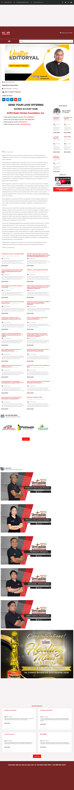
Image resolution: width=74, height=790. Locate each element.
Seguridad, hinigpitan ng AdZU (34, 397)
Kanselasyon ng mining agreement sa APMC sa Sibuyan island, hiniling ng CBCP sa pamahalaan (38, 303)
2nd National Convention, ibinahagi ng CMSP (12, 253)
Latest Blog (6, 82)
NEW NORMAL (67, 136)
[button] (9, 41)
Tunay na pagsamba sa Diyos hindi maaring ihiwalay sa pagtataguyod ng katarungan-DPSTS (12, 271)
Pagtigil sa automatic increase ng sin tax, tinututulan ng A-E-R (11, 366)
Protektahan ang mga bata (68, 118)
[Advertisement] (37, 15)
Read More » (5, 265)
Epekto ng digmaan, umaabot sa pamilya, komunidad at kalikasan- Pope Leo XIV (11, 445)
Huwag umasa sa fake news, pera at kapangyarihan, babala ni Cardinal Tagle (11, 318)
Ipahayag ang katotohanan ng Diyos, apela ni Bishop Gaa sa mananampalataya (38, 350)
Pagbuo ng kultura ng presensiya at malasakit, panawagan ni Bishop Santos (38, 382)
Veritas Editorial (11, 82)
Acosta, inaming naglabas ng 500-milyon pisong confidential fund (37, 318)
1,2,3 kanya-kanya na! (56, 137)
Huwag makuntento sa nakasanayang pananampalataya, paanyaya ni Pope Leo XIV (12, 382)
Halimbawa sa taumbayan (56, 118)
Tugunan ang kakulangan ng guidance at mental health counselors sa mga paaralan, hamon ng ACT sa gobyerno (37, 335)
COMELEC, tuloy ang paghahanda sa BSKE (37, 269)
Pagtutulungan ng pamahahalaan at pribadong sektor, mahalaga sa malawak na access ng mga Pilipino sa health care (38, 287)
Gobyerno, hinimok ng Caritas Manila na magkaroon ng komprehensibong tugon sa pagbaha (12, 335)
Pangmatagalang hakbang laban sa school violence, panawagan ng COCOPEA (37, 414)
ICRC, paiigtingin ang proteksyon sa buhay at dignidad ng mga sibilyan (38, 429)
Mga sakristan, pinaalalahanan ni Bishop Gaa (12, 429)
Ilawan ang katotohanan (56, 157)
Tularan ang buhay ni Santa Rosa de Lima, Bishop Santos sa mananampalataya (11, 398)
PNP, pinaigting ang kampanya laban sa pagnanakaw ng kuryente (11, 350)
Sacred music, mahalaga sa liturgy (9, 413)
